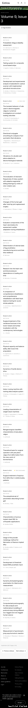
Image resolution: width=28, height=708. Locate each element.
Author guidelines (5, 681)
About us (3, 675)
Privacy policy (18, 683)
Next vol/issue (20, 651)
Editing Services (19, 678)
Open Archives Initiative (19, 674)
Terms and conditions (21, 681)
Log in (2, 684)
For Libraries (18, 670)
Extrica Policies (19, 667)
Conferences (4, 670)
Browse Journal (5, 12)
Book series (4, 673)
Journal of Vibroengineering (11, 8)
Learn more (10, 698)
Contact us (4, 678)
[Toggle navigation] (14, 3)
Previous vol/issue (9, 651)
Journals (3, 667)
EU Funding (18, 686)
